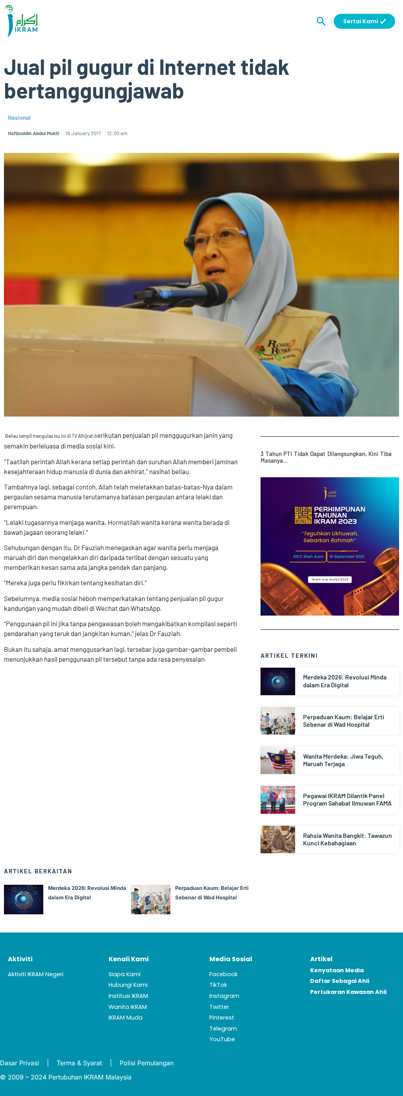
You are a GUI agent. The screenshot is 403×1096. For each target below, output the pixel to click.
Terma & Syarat (79, 1063)
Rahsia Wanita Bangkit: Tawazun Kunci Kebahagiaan (347, 839)
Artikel (321, 959)
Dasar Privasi (19, 1063)
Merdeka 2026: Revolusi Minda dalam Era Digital (344, 680)
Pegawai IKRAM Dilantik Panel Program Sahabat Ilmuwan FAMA (347, 799)
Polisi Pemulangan (147, 1063)
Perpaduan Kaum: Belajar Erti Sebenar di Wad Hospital (343, 720)
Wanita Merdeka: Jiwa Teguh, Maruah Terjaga (343, 759)
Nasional (19, 117)
